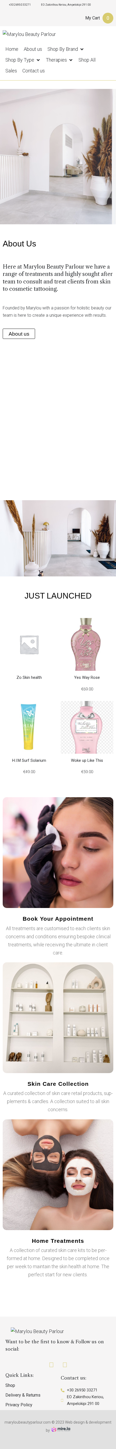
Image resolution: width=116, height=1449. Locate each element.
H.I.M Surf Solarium (29, 760)
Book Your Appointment (58, 919)
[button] (66, 49)
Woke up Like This (87, 760)
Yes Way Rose (87, 677)
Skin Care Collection (58, 1084)
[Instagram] (64, 1365)
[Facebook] (51, 1365)
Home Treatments (58, 1241)
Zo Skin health (29, 677)
